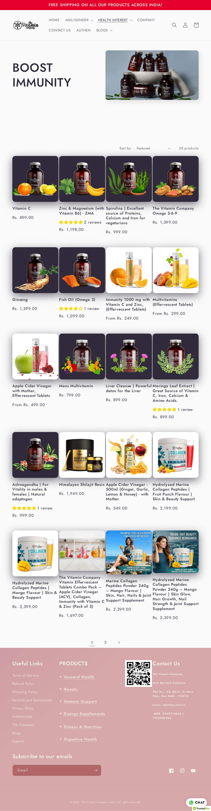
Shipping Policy (24, 691)
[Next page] (118, 642)
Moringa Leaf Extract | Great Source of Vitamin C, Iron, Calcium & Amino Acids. (176, 393)
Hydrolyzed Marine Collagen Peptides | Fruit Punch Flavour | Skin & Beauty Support (174, 491)
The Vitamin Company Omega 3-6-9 (173, 211)
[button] (78, 20)
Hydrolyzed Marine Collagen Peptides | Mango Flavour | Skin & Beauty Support (34, 590)
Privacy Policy (23, 708)
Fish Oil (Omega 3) (77, 299)
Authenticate (22, 716)
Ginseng (20, 299)
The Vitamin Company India (98, 802)
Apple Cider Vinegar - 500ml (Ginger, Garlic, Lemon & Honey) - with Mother (128, 491)
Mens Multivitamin (76, 386)
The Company (23, 724)
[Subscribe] (95, 770)
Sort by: (126, 148)
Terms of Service (25, 675)
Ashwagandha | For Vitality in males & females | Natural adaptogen (30, 491)
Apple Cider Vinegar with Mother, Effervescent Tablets (32, 391)
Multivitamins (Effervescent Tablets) (173, 302)
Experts (18, 741)
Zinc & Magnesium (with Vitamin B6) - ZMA (81, 211)
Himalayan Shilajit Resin (82, 484)
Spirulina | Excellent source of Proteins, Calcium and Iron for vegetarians (125, 215)
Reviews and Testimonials (32, 700)
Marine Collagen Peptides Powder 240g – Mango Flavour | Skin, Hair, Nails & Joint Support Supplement (128, 591)
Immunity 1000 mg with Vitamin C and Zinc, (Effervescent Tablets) (128, 304)
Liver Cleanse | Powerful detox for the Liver (129, 388)
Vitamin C (21, 208)
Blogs (16, 732)
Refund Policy (23, 683)
